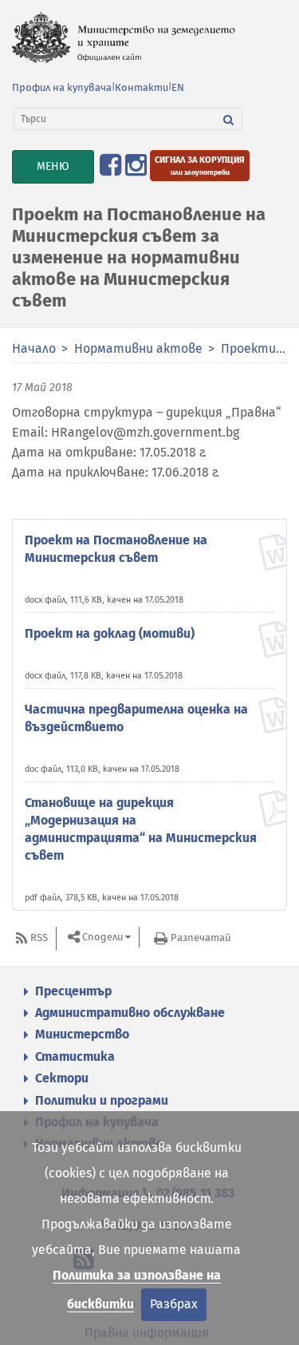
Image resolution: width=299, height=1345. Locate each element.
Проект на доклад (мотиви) (110, 633)
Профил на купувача (62, 87)
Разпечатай (200, 937)
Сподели (102, 937)
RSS (39, 937)
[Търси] (228, 119)
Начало (34, 348)
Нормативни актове (138, 348)
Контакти (141, 87)
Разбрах (174, 1303)
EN (177, 87)
